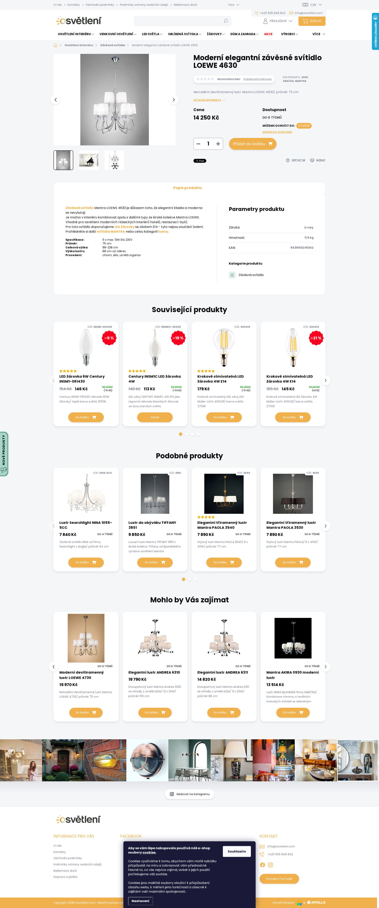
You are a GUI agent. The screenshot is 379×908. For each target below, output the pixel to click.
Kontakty (74, 5)
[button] (181, 434)
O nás (57, 5)
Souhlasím (237, 851)
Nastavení (140, 901)
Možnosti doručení (277, 132)
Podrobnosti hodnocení (257, 79)
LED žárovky (124, 227)
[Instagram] (270, 864)
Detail (155, 417)
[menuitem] (74, 34)
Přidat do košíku (249, 144)
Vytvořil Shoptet (283, 903)
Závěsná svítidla (251, 275)
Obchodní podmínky (100, 5)
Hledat (225, 21)
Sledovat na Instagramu (193, 794)
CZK (313, 5)
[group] (86, 667)
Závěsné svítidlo (80, 208)
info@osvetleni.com (281, 846)
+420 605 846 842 (280, 854)
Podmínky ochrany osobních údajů (144, 5)
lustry (163, 231)
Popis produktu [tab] (187, 187)
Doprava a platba (65, 877)
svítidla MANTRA (111, 231)
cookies (149, 852)
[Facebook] (262, 864)
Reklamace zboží (185, 5)
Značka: (294, 81)
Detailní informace (207, 100)
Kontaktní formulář (279, 879)
